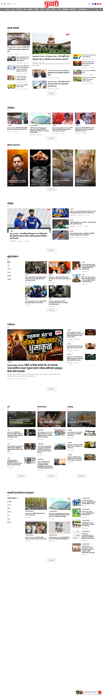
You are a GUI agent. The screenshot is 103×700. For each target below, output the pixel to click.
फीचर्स (53, 9)
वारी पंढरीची (18, 9)
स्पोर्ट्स (59, 9)
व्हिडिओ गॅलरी (66, 9)
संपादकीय (36, 9)
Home (12, 9)
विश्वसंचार (48, 9)
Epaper (7, 9)
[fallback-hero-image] (18, 39)
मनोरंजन (42, 9)
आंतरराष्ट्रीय (30, 9)
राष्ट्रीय (24, 9)
